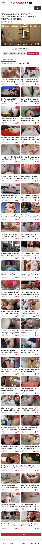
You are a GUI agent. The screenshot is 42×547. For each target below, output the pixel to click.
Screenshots (14, 53)
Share (23, 53)
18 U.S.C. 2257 (34, 544)
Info (5, 53)
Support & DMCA (9, 544)
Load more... (21, 534)
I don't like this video (16, 49)
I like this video (13, 49)
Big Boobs (21, 3)
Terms (22, 544)
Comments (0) (33, 53)
